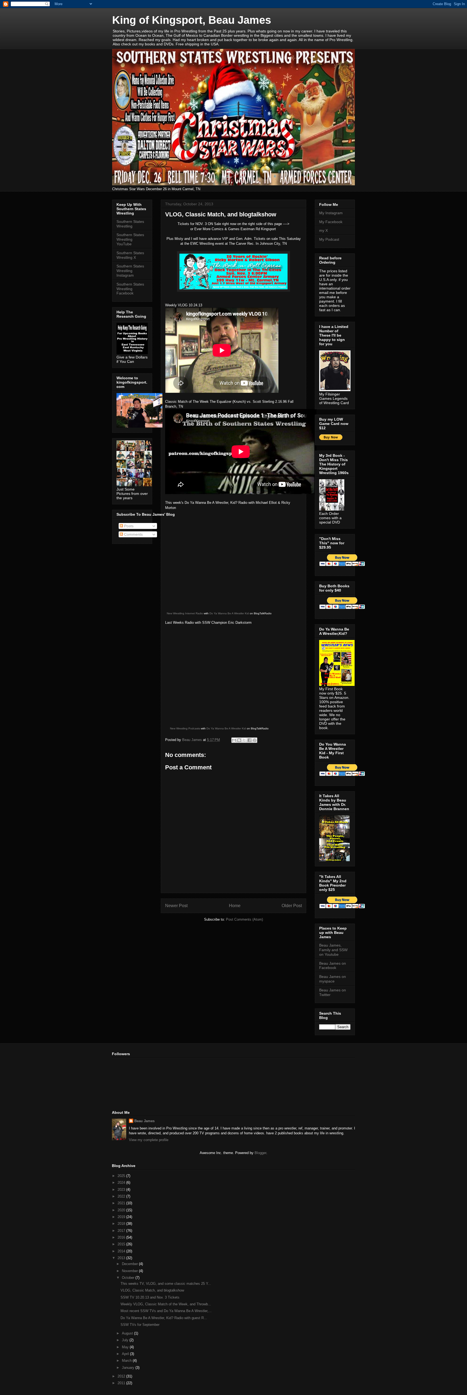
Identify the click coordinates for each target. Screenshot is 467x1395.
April (126, 1354)
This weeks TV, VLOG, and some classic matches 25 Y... (166, 1284)
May (126, 1347)
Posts (128, 526)
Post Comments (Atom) (244, 919)
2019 (122, 1217)
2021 (122, 1203)
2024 (122, 1183)
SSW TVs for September (140, 1325)
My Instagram (331, 213)
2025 (122, 1176)
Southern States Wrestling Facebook (130, 289)
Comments (133, 534)
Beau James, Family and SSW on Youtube (333, 950)
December (130, 1264)
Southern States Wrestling (130, 223)
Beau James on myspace (332, 978)
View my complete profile (148, 1140)
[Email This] (234, 740)
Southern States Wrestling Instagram (130, 270)
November (130, 1271)
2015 (122, 1244)
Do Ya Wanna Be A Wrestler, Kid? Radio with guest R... (164, 1318)
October (128, 1278)
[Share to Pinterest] (254, 740)
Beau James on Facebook (332, 965)
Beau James (144, 1121)
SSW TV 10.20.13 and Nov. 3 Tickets (150, 1297)
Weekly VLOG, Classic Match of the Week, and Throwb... (166, 1304)
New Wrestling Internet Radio (185, 613)
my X (323, 230)
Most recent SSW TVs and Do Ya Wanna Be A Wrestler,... (166, 1311)
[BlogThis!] (239, 740)
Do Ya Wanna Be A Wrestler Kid (229, 613)
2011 (122, 1383)
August (128, 1333)
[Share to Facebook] (249, 740)
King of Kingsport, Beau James (191, 20)
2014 (122, 1251)
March (127, 1361)
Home (235, 905)
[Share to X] (244, 740)
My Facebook (330, 222)
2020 (122, 1210)
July (125, 1340)
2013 (122, 1258)
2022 (122, 1196)
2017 (122, 1231)
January (128, 1368)
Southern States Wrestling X (130, 255)
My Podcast (329, 239)
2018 (122, 1224)
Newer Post (176, 905)
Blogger (260, 1153)
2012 (122, 1376)
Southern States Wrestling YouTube (130, 239)
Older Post (292, 905)
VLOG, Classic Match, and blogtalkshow (152, 1290)
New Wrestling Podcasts (185, 728)
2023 (122, 1190)
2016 (122, 1237)
